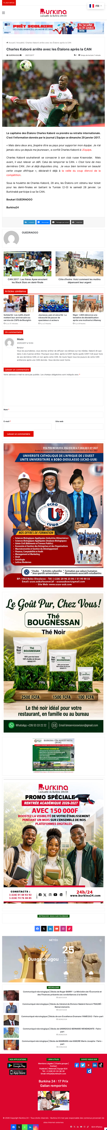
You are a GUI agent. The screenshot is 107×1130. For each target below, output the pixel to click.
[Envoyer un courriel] (20, 55)
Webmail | (52, 1069)
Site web (59, 421)
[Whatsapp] (24, 1127)
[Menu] (3, 14)
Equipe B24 (62, 1069)
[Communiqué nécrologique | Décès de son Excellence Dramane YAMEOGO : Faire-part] (11, 1020)
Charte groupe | (62, 1063)
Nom (6, 409)
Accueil (11, 43)
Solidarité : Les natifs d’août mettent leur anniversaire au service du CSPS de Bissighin (17, 317)
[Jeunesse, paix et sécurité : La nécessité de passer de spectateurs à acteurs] (53, 303)
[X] (19, 1127)
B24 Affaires (97, 1127)
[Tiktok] (100, 1067)
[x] (82, 1067)
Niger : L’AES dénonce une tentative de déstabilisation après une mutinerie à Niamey (87, 317)
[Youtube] (88, 1067)
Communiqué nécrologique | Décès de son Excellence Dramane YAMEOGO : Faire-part (62, 1016)
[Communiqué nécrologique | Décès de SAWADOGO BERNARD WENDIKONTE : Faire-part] (11, 1032)
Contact (53, 1066)
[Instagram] (36, 1127)
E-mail (7, 421)
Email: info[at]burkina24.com (53, 1074)
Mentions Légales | (46, 1063)
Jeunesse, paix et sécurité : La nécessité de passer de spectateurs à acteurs (52, 317)
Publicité (43, 1069)
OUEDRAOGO (13, 55)
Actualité (20, 43)
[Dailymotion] (89, 1073)
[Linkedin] (30, 1127)
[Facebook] (13, 1127)
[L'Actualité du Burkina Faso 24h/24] (53, 13)
